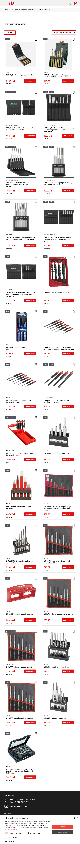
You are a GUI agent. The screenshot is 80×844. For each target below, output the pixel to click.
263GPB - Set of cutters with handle (57, 292)
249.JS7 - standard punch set (55, 718)
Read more (14, 829)
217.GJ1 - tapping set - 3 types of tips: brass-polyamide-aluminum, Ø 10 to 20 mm (21, 771)
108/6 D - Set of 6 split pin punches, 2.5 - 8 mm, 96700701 (58, 184)
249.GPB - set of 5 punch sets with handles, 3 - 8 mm (19, 454)
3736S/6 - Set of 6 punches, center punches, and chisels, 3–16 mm (57, 76)
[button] (27, 841)
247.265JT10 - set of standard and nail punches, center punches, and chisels (57, 508)
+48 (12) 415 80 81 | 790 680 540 (22, 799)
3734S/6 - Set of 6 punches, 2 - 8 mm (21, 75)
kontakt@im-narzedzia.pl (19, 807)
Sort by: (56, 32)
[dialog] (40, 829)
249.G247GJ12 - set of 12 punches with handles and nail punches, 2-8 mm (59, 348)
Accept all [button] (62, 827)
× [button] (77, 817)
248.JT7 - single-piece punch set (19, 667)
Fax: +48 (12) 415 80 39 (19, 802)
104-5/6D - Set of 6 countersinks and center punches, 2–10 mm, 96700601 (20, 238)
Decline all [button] (62, 832)
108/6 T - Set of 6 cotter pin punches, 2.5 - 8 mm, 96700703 (21, 129)
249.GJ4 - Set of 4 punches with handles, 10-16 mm (56, 401)
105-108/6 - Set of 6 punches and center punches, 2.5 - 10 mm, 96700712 (19, 184)
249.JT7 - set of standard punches (19, 718)
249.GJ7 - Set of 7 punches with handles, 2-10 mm (18, 401)
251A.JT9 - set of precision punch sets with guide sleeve (57, 562)
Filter (10, 32)
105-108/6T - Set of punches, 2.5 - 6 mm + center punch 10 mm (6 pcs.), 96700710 (20, 294)
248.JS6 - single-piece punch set (56, 667)
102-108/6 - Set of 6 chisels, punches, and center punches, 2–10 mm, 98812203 (59, 130)
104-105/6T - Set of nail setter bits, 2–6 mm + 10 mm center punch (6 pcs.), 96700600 (58, 239)
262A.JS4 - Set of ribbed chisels (56, 453)
